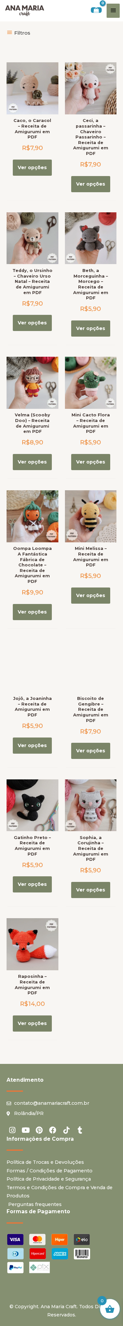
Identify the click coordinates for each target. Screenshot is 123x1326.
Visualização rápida (32, 109)
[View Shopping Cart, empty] (96, 10)
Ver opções (32, 167)
